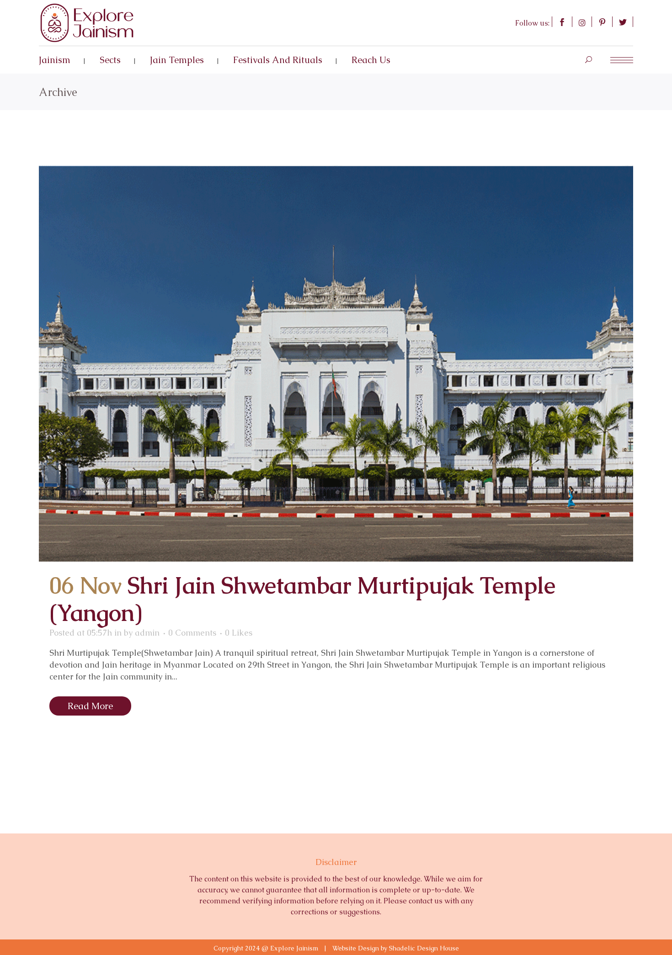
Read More (90, 706)
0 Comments (192, 632)
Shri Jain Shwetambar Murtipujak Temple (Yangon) (302, 599)
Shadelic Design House (424, 948)
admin (147, 632)
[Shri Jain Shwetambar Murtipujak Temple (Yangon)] (336, 363)
